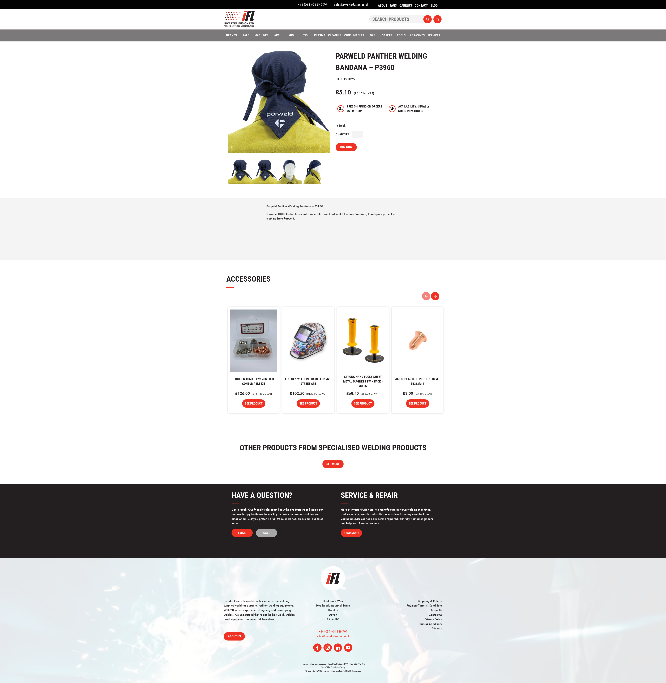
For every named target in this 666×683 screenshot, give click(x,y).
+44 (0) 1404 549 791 (313, 4)
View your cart (437, 19)
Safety (387, 35)
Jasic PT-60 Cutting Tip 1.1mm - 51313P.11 (417, 341)
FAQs (393, 5)
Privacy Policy (433, 619)
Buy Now (346, 147)
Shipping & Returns (430, 601)
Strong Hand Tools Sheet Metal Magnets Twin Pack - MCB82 (363, 341)
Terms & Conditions (430, 624)
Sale (245, 35)
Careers (405, 5)
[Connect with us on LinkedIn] (338, 647)
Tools (401, 35)
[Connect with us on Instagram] (327, 647)
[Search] (400, 19)
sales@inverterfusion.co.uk (351, 4)
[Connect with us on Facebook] (317, 647)
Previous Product (426, 296)
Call (266, 533)
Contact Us (435, 615)
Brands (231, 35)
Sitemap (437, 628)
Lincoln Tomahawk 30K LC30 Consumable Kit (253, 341)
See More (333, 464)
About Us (382, 7)
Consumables (354, 35)
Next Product (435, 296)
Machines (261, 35)
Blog (434, 5)
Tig (305, 35)
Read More (351, 533)
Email (242, 533)
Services (434, 35)
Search (427, 19)
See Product (254, 403)
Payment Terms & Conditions (424, 605)
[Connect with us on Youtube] (348, 647)
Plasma (319, 35)
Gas (372, 35)
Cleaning (334, 35)
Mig (291, 35)
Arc (277, 35)
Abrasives (417, 35)
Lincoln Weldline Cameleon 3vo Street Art (308, 341)
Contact (421, 5)
